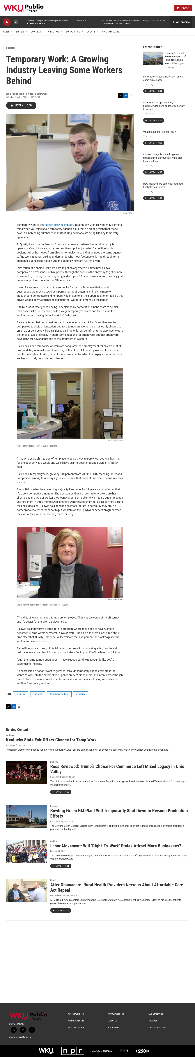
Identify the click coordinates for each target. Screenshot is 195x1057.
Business (11, 47)
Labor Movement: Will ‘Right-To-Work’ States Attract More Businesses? (115, 845)
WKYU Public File (76, 1014)
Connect (36, 32)
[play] (6, 22)
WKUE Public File (116, 1014)
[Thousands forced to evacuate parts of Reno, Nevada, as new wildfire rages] (153, 58)
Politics (53, 841)
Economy (54, 762)
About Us (53, 32)
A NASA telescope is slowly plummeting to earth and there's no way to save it (164, 106)
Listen (20, 32)
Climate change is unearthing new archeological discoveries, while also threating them (163, 158)
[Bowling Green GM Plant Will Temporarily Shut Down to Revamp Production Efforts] (26, 816)
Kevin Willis (55, 821)
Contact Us (113, 1027)
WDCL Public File (76, 1027)
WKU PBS (153, 1021)
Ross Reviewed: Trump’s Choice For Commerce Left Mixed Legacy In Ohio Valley (117, 769)
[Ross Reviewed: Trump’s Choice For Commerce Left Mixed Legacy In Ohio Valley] (26, 772)
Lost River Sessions (158, 1027)
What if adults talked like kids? (159, 131)
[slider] (20, 22)
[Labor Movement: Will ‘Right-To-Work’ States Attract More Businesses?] (26, 851)
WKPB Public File (76, 1021)
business (38, 694)
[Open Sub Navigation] (12, 32)
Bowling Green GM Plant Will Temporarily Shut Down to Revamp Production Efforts (119, 813)
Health (53, 880)
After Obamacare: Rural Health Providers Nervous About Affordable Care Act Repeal (116, 887)
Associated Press (13, 745)
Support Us (73, 32)
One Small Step (111, 32)
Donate (184, 8)
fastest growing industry (59, 224)
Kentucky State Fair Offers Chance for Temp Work (51, 739)
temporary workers (59, 694)
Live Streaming (156, 1014)
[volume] (16, 22)
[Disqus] (97, 962)
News (6, 32)
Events (91, 32)
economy (80, 694)
